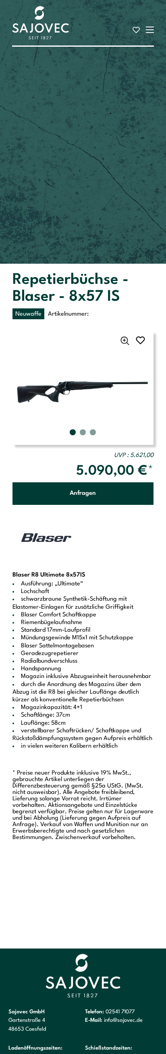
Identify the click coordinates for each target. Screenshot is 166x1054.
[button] (73, 432)
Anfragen (83, 493)
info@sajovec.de (123, 1020)
